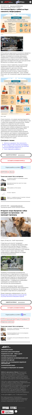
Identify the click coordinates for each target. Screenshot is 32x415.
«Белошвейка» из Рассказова (14, 187)
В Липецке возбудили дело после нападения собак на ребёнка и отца (17, 333)
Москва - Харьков (11, 192)
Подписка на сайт (7, 353)
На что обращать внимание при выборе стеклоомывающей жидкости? (15, 146)
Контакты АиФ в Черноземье (10, 351)
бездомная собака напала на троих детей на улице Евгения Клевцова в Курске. (13, 295)
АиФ (2, 34)
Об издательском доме (8, 356)
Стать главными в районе (12, 149)
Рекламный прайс (7, 349)
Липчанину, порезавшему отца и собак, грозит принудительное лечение (18, 329)
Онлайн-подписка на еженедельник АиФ (14, 358)
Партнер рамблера (21, 407)
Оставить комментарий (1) (16, 160)
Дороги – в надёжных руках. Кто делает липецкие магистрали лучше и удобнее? (18, 198)
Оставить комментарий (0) (16, 308)
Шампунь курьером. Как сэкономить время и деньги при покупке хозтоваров (15, 143)
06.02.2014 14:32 (5, 6)
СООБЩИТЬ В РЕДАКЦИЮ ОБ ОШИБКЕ (12, 367)
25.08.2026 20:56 (5, 206)
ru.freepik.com (4, 237)
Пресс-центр (18, 353)
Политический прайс (8, 365)
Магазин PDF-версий (7, 360)
